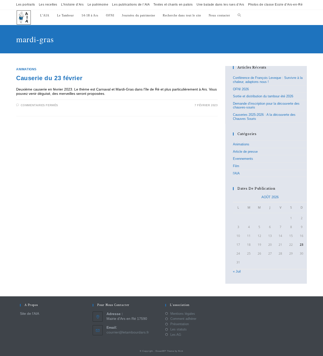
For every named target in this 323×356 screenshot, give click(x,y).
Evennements (243, 159)
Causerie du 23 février (49, 78)
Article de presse (245, 151)
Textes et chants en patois (173, 4)
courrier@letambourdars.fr (127, 332)
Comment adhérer (183, 319)
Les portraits (25, 4)
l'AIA (236, 173)
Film (236, 166)
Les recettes (48, 4)
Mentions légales (182, 314)
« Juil (237, 271)
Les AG (175, 335)
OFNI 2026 (241, 89)
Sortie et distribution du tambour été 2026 (263, 96)
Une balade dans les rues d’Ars (220, 4)
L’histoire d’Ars (72, 4)
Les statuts (178, 329)
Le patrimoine (98, 4)
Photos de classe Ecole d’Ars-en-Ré (275, 4)
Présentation (179, 324)
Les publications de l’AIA (131, 4)
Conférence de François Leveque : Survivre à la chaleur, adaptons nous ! (268, 80)
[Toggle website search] (239, 15)
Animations (26, 69)
